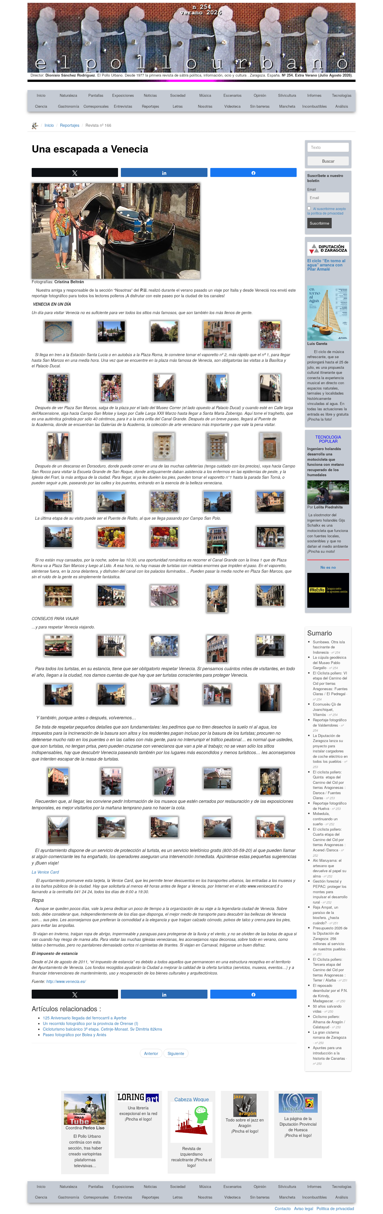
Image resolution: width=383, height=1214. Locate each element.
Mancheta (287, 106)
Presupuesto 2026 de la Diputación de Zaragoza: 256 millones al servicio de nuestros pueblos (330, 940)
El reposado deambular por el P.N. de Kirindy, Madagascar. (330, 993)
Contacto (283, 1208)
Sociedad (177, 95)
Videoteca (232, 106)
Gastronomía (68, 106)
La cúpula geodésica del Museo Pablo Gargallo (329, 662)
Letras (178, 106)
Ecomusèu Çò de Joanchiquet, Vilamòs (327, 709)
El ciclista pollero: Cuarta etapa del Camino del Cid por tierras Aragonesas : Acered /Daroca (329, 842)
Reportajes (150, 106)
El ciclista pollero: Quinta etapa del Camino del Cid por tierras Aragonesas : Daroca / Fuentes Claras (329, 785)
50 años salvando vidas (327, 1008)
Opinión (260, 95)
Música (205, 95)
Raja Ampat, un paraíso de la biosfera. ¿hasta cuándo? (326, 914)
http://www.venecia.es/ (66, 981)
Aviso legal (303, 1208)
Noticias (150, 95)
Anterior (151, 1053)
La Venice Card (45, 872)
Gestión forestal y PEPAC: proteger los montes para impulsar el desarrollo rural (330, 891)
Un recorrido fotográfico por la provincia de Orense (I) (90, 1023)
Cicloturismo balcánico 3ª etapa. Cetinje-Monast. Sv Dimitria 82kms (102, 1029)
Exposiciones (123, 95)
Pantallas (95, 95)
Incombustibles (314, 106)
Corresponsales (96, 106)
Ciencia (41, 106)
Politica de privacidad (335, 1208)
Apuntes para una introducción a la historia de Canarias (330, 1055)
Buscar (328, 161)
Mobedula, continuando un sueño (325, 818)
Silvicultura (287, 95)
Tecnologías (342, 95)
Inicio (41, 95)
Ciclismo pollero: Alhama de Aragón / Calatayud (329, 1021)
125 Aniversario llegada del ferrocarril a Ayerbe (84, 1018)
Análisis (341, 106)
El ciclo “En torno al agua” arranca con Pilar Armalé (326, 265)
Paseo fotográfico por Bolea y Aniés (74, 1034)
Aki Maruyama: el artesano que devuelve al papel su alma (329, 868)
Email (311, 189)
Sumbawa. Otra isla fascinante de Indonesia (329, 647)
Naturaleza (68, 95)
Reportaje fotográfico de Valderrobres (330, 724)
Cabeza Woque (191, 1099)
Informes (314, 95)
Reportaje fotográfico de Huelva (330, 805)
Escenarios (232, 95)
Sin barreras (260, 106)
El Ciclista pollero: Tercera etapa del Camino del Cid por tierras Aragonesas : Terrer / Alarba (330, 970)
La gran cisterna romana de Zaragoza (329, 1037)
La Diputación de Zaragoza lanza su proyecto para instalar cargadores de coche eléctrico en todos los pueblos (330, 751)
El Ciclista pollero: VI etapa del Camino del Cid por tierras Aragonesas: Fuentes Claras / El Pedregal (330, 685)
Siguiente (176, 1053)
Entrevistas (123, 106)
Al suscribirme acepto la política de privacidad (326, 210)
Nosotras (205, 106)
